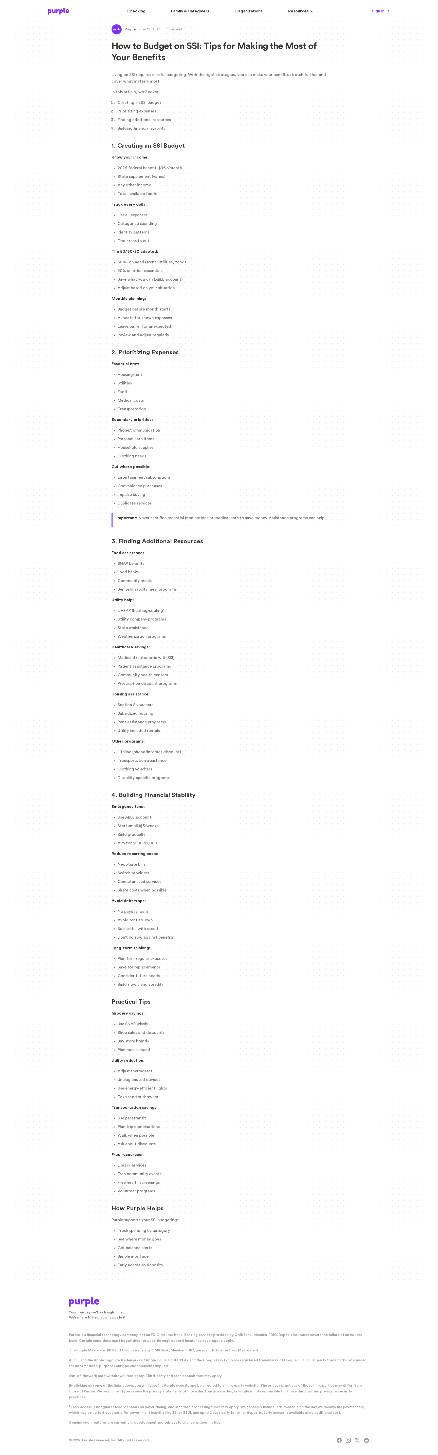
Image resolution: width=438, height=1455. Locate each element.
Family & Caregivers (190, 11)
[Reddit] (366, 1440)
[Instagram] (348, 1440)
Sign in (378, 11)
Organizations (249, 11)
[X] (357, 1440)
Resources (298, 11)
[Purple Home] (58, 11)
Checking (136, 11)
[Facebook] (339, 1440)
